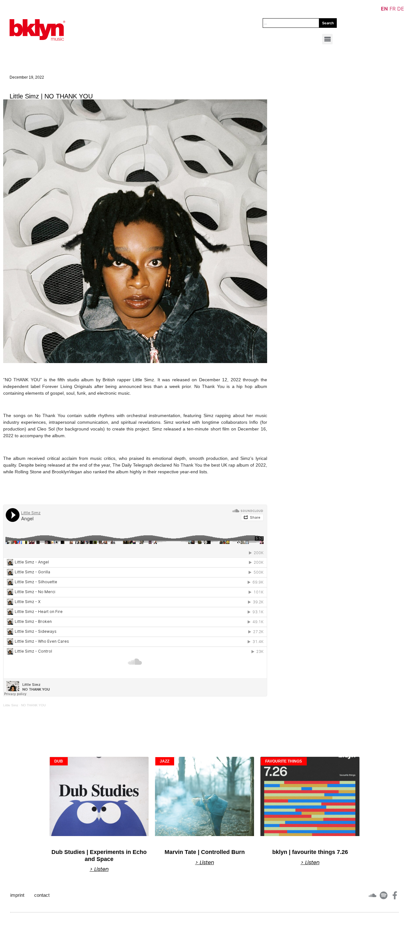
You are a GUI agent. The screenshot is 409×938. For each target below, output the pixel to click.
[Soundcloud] (372, 895)
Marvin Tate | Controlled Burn (205, 852)
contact (42, 895)
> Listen (99, 869)
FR (393, 8)
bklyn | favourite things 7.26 (310, 852)
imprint (17, 895)
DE (400, 8)
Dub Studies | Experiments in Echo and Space (99, 855)
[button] (327, 39)
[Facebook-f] (395, 895)
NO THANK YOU (33, 705)
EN (384, 8)
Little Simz (10, 705)
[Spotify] (384, 895)
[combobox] (291, 23)
